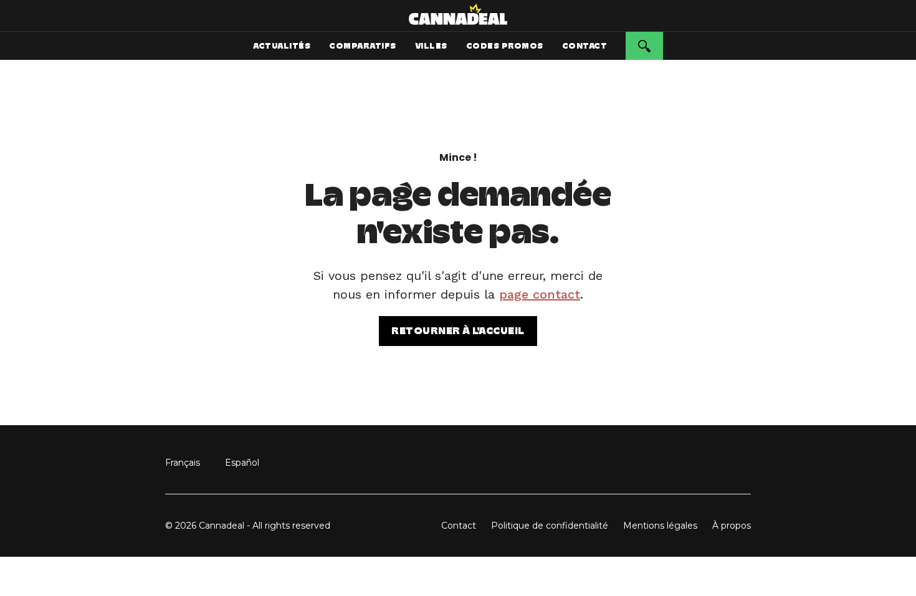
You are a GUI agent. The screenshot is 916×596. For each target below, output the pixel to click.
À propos (731, 525)
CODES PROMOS (504, 45)
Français (182, 462)
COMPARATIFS (362, 45)
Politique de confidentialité (549, 525)
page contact (539, 294)
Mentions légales (660, 525)
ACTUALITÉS (281, 45)
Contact (458, 525)
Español (242, 462)
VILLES (431, 45)
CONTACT (585, 45)
